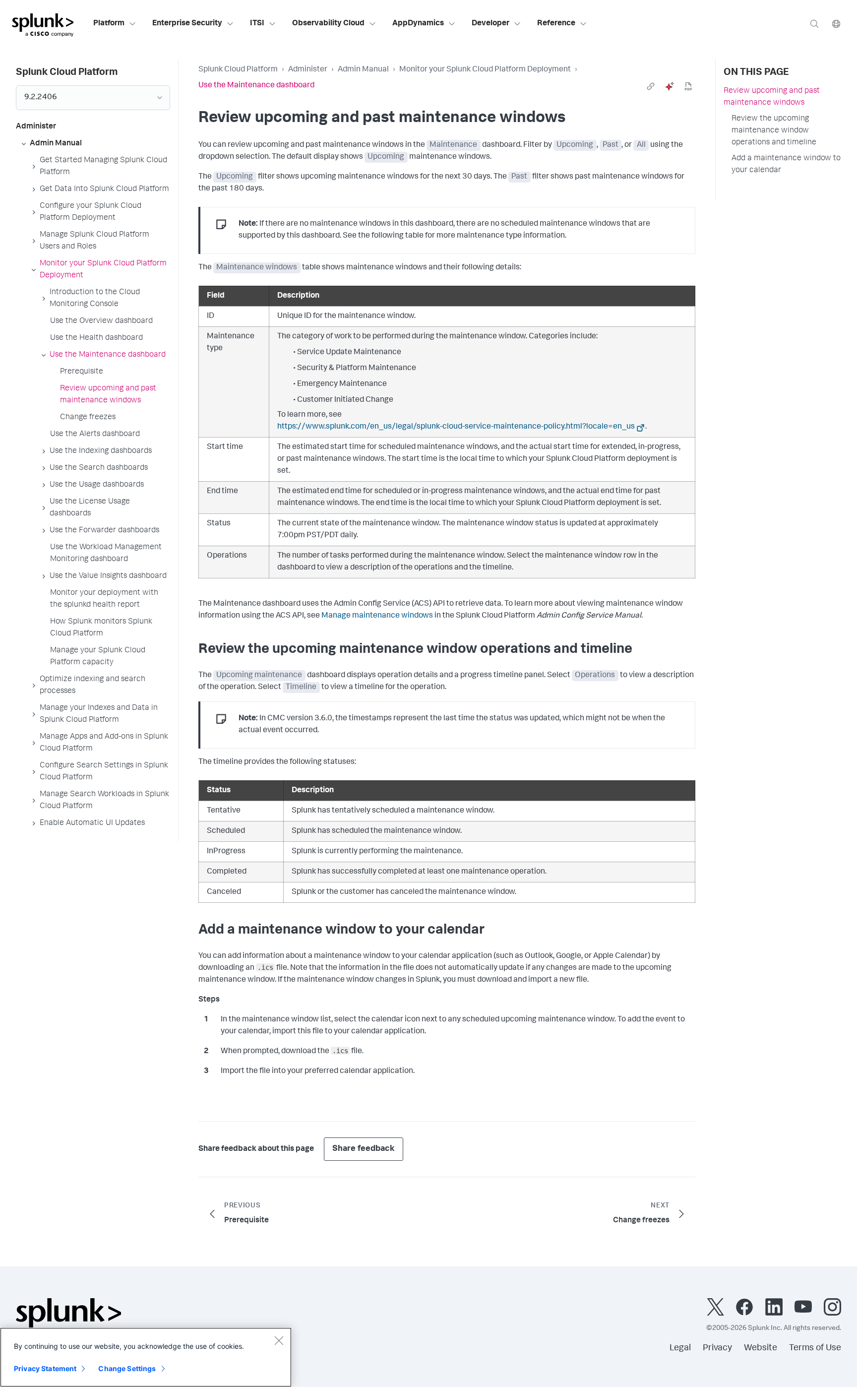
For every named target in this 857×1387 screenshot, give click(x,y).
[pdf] (688, 86)
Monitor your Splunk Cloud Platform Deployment (485, 70)
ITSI (257, 24)
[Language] (836, 23)
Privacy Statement (45, 1368)
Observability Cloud (328, 24)
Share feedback (363, 1149)
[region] (146, 1357)
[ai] (669, 86)
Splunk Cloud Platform (238, 70)
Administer (307, 70)
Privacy (717, 1348)
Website (760, 1348)
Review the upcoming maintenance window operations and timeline (774, 131)
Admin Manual (363, 70)
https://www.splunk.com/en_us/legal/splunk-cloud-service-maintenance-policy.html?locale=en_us (456, 427)
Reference (556, 24)
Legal (680, 1348)
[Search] (814, 23)
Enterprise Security (187, 24)
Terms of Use (815, 1348)
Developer (490, 24)
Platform (108, 24)
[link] (651, 86)
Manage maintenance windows (377, 616)
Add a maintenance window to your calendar (786, 165)
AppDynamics (418, 24)
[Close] (279, 1340)
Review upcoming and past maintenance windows (772, 97)
